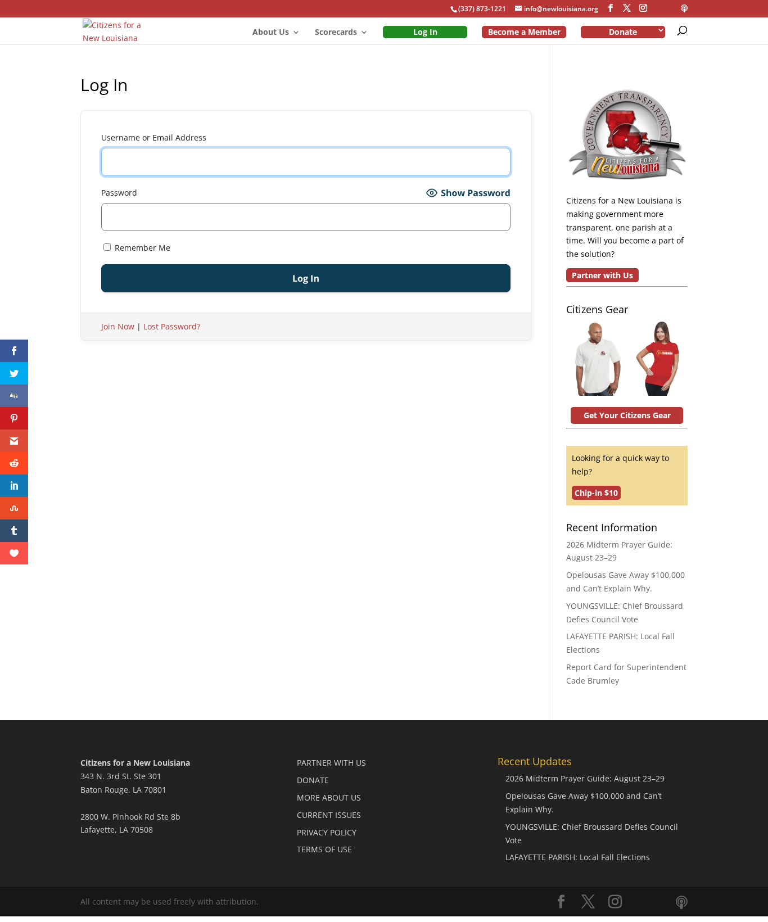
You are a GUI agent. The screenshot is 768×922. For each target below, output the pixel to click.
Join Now (117, 326)
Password (119, 192)
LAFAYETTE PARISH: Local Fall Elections (577, 857)
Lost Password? (171, 326)
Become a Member (524, 31)
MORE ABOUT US (329, 797)
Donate (623, 31)
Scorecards (336, 32)
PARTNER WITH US (331, 762)
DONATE (313, 780)
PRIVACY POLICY (326, 832)
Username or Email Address (153, 137)
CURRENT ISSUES (329, 815)
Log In (425, 31)
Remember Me (141, 247)
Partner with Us (602, 275)
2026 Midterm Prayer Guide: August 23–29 (585, 778)
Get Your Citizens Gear (627, 415)
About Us (270, 32)
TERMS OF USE (324, 849)
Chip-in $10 (596, 492)
